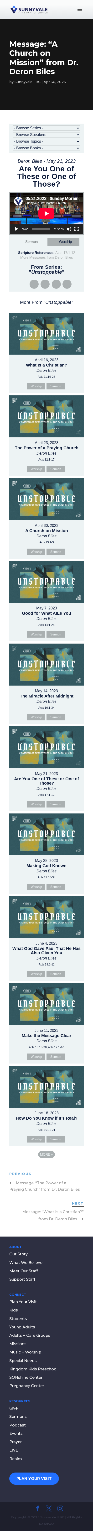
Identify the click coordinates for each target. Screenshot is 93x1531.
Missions (17, 1344)
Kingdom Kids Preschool (33, 1369)
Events (16, 1433)
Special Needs (23, 1360)
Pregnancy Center (26, 1386)
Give (13, 1408)
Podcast (17, 1425)
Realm (15, 1459)
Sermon (31, 242)
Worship (65, 242)
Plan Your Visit (23, 1302)
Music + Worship (25, 1352)
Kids (13, 1310)
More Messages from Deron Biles (46, 257)
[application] (46, 213)
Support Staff (22, 1279)
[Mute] (69, 229)
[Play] (16, 229)
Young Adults (22, 1327)
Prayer (15, 1442)
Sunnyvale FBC (28, 82)
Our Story (18, 1254)
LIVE (13, 1450)
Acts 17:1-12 (65, 253)
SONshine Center (25, 1377)
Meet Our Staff (23, 1271)
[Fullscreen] (76, 229)
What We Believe (25, 1262)
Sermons (18, 1416)
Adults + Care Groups (29, 1335)
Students (18, 1318)
